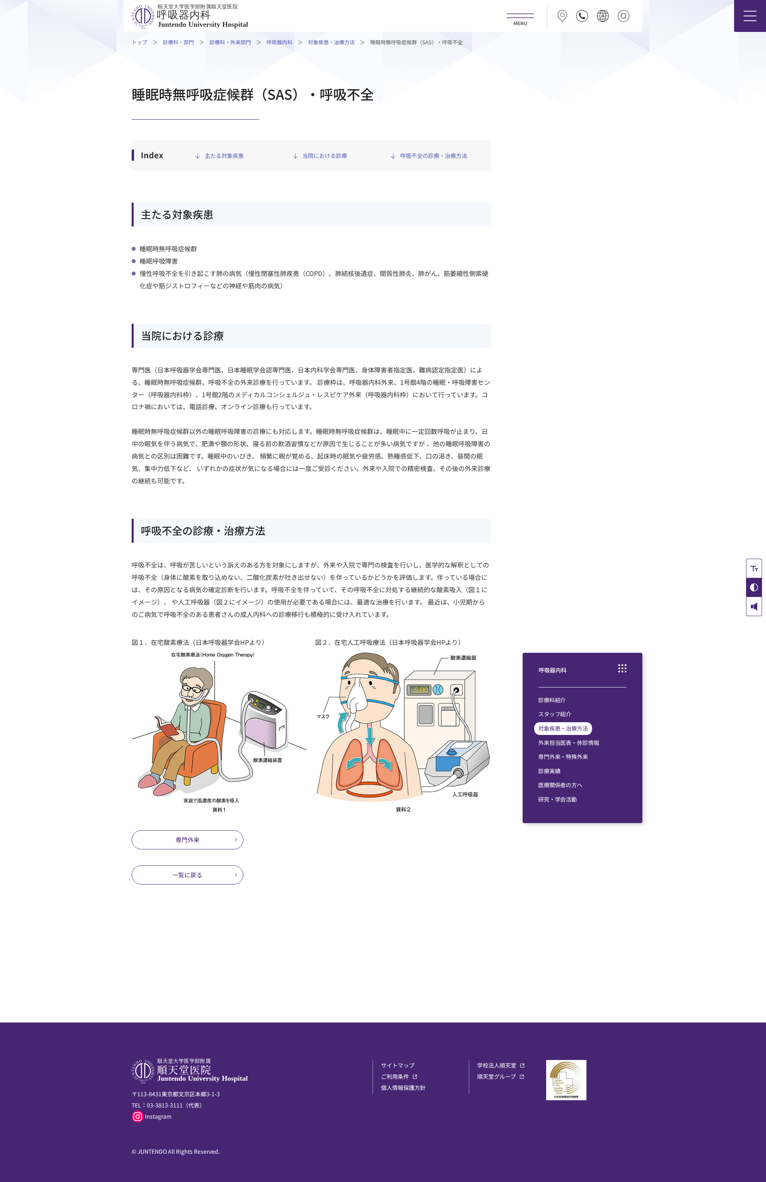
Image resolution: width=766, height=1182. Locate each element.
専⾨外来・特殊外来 (563, 756)
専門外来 (187, 839)
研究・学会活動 (557, 799)
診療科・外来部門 (230, 42)
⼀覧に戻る (187, 875)
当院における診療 (324, 156)
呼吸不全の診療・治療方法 (433, 156)
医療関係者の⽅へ (560, 785)
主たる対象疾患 (224, 156)
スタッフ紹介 (554, 714)
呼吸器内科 (279, 42)
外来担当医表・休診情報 (568, 743)
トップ (139, 42)
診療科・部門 (178, 42)
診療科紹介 (552, 700)
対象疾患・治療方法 (331, 42)
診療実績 (549, 771)
